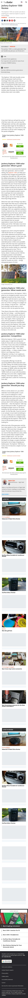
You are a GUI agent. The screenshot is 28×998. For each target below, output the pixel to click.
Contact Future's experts (7, 970)
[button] (2, 2)
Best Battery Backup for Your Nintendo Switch (12, 946)
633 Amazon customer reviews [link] (13, 139)
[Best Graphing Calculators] (14, 920)
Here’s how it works (14, 24)
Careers (3, 982)
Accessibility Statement (7, 979)
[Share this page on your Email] (14, 20)
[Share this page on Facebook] (2, 20)
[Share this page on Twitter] (5, 20)
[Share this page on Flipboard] (12, 20)
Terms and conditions (7, 967)
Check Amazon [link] (20, 153)
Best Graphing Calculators (11, 926)
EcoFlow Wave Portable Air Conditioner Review (11, 940)
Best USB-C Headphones (11, 935)
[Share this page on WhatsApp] (7, 20)
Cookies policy (5, 976)
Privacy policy (5, 973)
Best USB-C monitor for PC (11, 930)
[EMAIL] (9, 484)
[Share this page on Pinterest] (9, 20)
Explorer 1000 (12, 172)
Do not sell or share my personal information (12, 985)
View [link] (20, 146)
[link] (5, 145)
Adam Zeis (12, 17)
